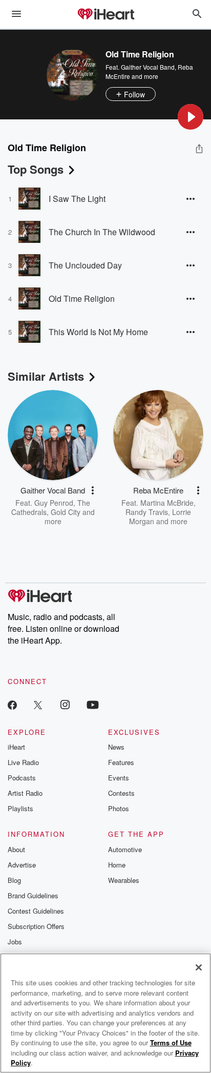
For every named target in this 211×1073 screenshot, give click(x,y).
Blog (14, 880)
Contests (121, 793)
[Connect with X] (38, 704)
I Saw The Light (77, 198)
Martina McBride (167, 503)
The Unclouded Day (85, 265)
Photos (118, 808)
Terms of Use (171, 1042)
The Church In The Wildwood (102, 232)
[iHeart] (105, 15)
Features (121, 762)
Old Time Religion (82, 298)
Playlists (20, 808)
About (16, 849)
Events (118, 777)
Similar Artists (46, 376)
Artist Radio (25, 793)
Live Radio (23, 762)
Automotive (125, 849)
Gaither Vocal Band (148, 67)
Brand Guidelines (33, 895)
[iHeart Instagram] (65, 704)
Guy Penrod (53, 503)
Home (116, 865)
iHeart (16, 747)
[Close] (198, 967)
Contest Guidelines (36, 911)
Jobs (15, 941)
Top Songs (36, 169)
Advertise (22, 865)
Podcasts (22, 777)
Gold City (65, 512)
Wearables (123, 880)
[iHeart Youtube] (93, 704)
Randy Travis (146, 512)
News (116, 747)
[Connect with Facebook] (12, 704)
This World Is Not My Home (98, 332)
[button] (190, 117)
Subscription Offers (36, 926)
